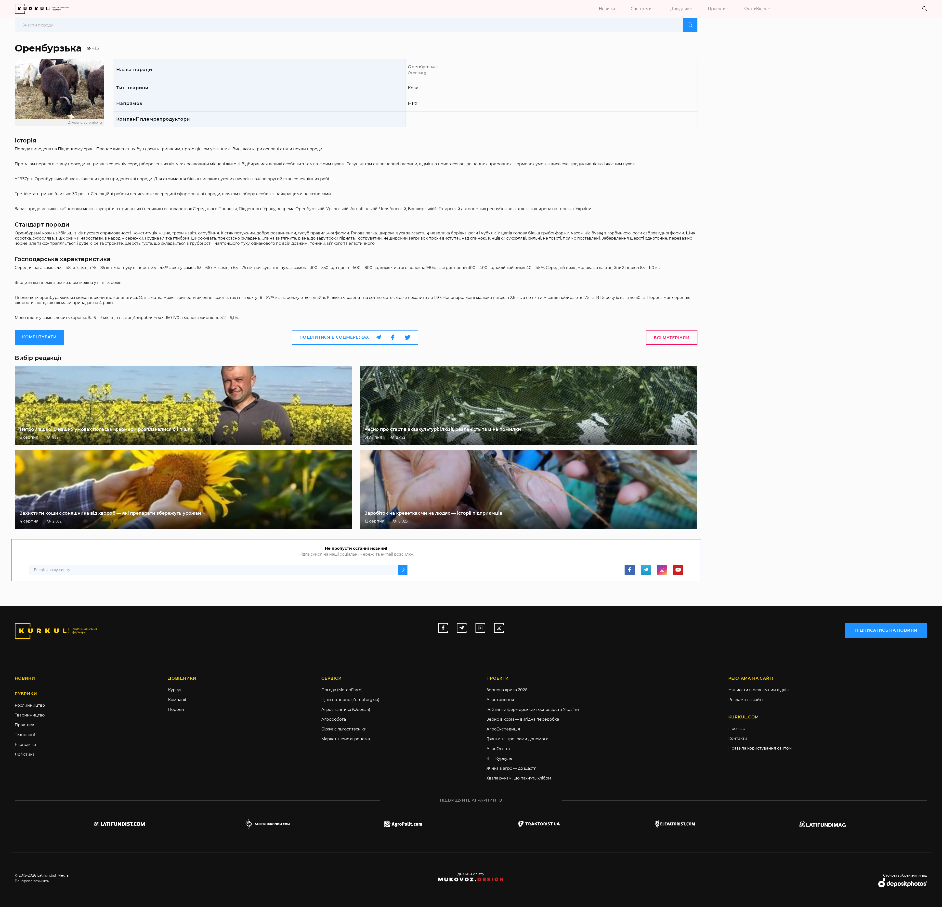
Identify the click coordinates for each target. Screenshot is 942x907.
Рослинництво (30, 705)
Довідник (680, 8)
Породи (176, 709)
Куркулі (175, 690)
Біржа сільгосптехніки (343, 729)
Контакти (737, 738)
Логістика (25, 754)
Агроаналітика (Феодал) (345, 709)
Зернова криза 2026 (506, 690)
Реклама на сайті (745, 699)
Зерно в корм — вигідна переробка (522, 719)
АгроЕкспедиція (503, 729)
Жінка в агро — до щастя (511, 768)
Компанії (177, 699)
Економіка (25, 744)
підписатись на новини (886, 630)
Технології (25, 734)
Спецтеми (642, 8)
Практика (24, 725)
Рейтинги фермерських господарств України (532, 709)
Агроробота (333, 719)
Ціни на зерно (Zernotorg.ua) (350, 699)
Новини (607, 8)
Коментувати (39, 337)
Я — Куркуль (499, 758)
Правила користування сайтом (760, 748)
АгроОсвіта (498, 748)
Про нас (736, 728)
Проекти (717, 8)
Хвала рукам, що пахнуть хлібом (518, 778)
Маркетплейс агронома (345, 739)
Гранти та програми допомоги (517, 739)
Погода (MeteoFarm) (342, 690)
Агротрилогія (500, 699)
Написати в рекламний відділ (758, 690)
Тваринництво (30, 715)
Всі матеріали (671, 337)
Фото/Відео (756, 8)
